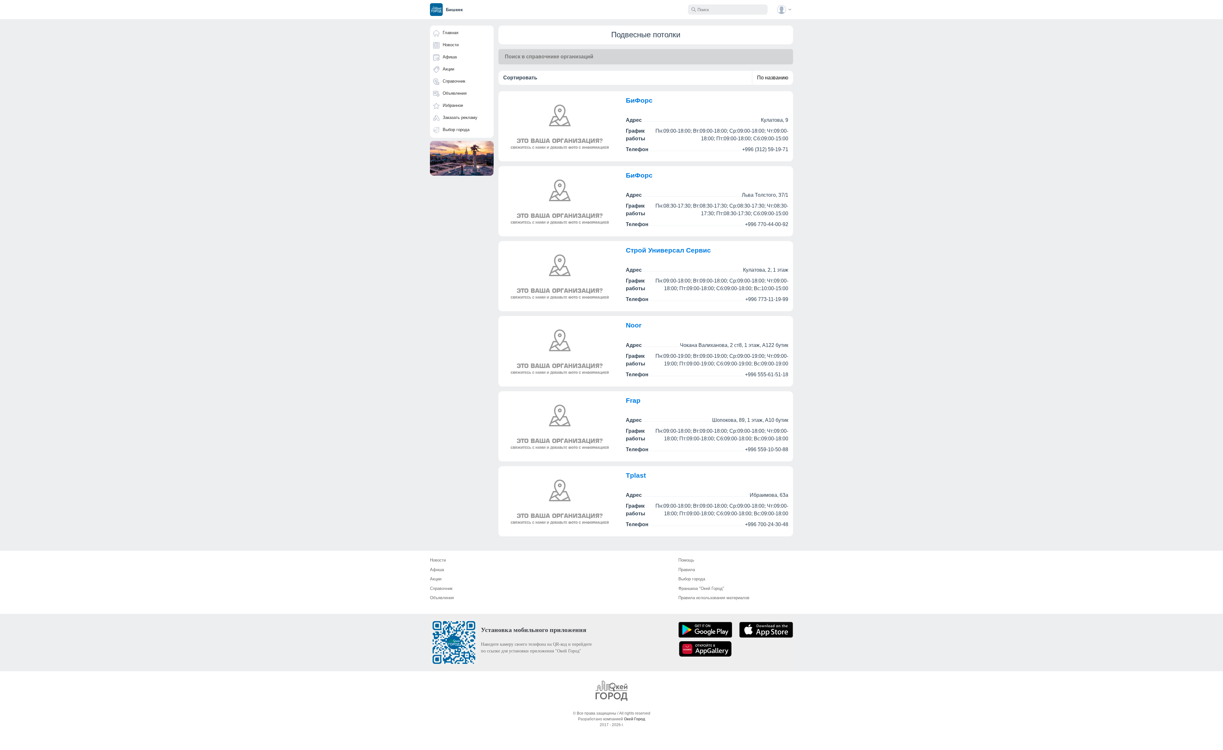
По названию (772, 77)
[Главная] (611, 691)
